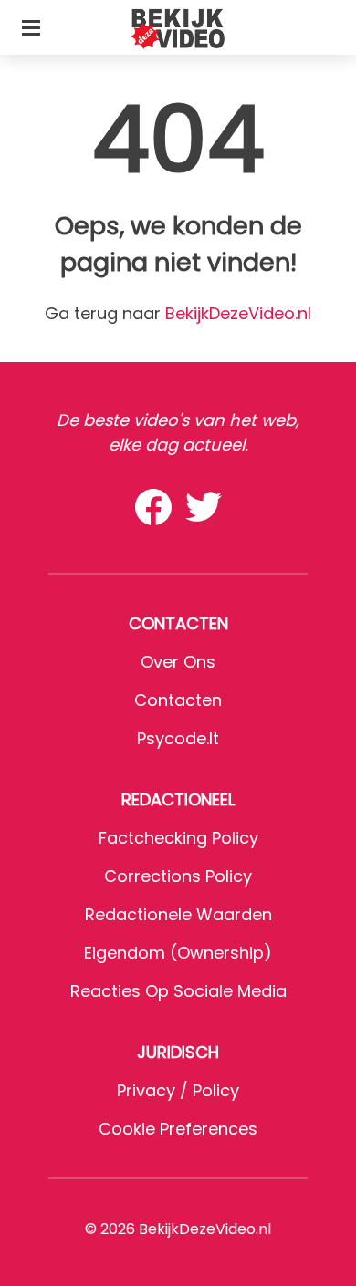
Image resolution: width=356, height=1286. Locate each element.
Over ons (178, 661)
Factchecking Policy (178, 837)
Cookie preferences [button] (178, 1128)
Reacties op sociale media (178, 991)
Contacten (178, 700)
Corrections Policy (178, 876)
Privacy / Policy (178, 1090)
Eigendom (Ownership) (178, 952)
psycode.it (178, 738)
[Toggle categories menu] (31, 27)
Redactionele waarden (178, 914)
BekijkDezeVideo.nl (238, 313)
